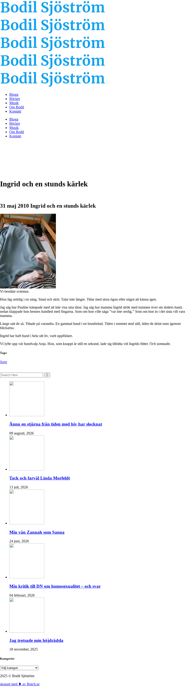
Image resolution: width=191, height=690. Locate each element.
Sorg (3, 362)
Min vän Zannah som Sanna (37, 532)
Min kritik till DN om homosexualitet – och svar (55, 586)
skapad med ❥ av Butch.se (20, 684)
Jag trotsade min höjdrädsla (36, 640)
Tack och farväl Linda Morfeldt (39, 478)
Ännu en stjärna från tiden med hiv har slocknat (55, 424)
